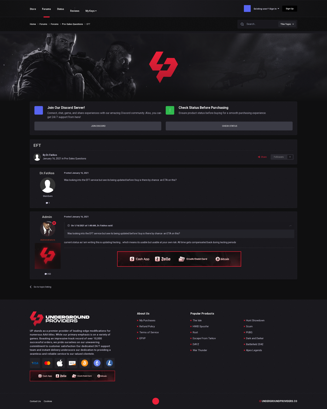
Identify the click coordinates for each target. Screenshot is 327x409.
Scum (249, 326)
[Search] (242, 24)
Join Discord (98, 126)
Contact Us (35, 401)
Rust (195, 332)
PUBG (249, 332)
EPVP (142, 338)
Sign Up (290, 8)
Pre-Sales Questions (75, 158)
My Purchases (147, 320)
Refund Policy (147, 326)
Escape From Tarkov (204, 338)
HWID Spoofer (201, 326)
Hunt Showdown (255, 320)
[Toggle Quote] (69, 225)
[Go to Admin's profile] (47, 229)
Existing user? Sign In (266, 8)
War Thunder (200, 350)
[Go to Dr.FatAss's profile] (37, 157)
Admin (47, 217)
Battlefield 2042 (254, 344)
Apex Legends (254, 350)
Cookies (48, 401)
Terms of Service (149, 332)
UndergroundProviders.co (278, 401)
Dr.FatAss (51, 155)
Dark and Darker (255, 338)
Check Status (229, 126)
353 (49, 274)
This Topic (286, 24)
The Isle (197, 320)
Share (263, 157)
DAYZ (196, 344)
